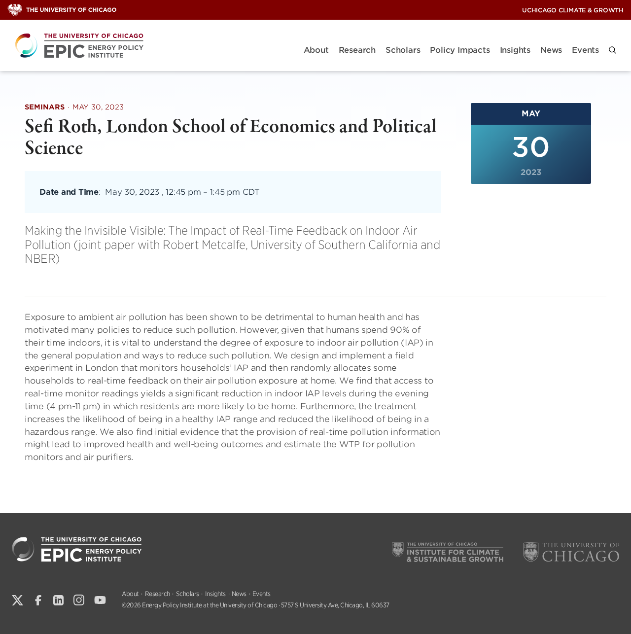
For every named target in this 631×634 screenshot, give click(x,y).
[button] (612, 50)
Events (585, 50)
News (551, 50)
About (316, 50)
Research (357, 50)
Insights (515, 50)
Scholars (403, 50)
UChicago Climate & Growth (573, 10)
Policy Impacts (460, 50)
